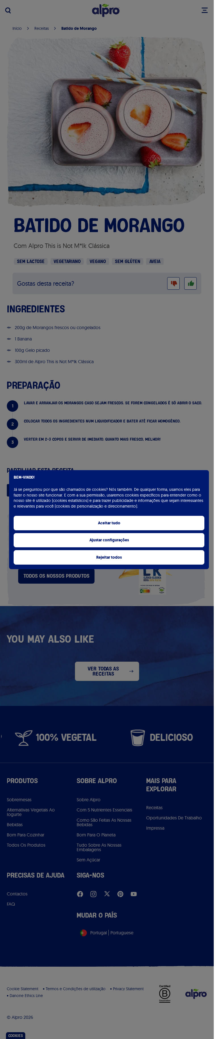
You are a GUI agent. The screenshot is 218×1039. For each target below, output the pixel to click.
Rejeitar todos (109, 557)
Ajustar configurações (109, 540)
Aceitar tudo (109, 523)
